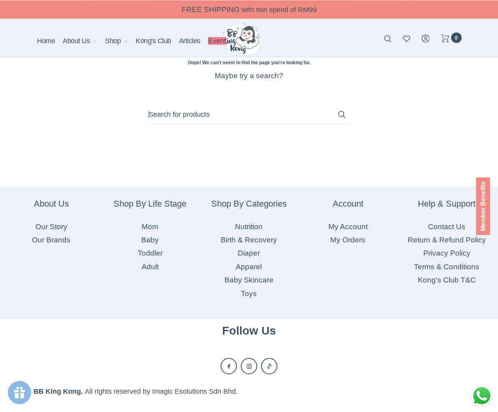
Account (348, 204)
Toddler (150, 253)
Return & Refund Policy (447, 240)
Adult (150, 267)
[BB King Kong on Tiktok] (269, 366)
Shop (113, 41)
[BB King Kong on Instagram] (249, 366)
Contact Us (446, 227)
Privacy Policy (446, 253)
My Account (348, 227)
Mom (150, 227)
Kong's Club (153, 41)
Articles (189, 41)
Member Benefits (483, 206)
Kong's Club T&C (447, 280)
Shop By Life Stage (150, 204)
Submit (341, 114)
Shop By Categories (249, 204)
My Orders (347, 240)
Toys (249, 293)
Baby (150, 240)
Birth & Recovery (249, 240)
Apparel (249, 267)
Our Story (51, 227)
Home (46, 41)
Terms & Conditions (446, 267)
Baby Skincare (249, 280)
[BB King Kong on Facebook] (229, 366)
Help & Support (446, 204)
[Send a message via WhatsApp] (482, 396)
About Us (76, 41)
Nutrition (249, 227)
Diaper (249, 253)
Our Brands (51, 240)
